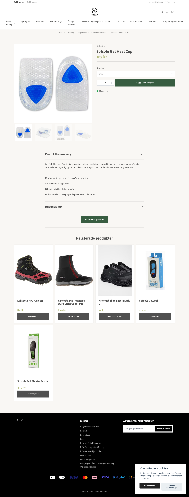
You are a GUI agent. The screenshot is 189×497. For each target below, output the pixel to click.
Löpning (70, 33)
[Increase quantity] (111, 82)
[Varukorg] (172, 12)
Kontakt (83, 431)
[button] (88, 84)
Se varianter (33, 316)
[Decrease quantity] (99, 82)
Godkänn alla (149, 486)
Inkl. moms (19, 2)
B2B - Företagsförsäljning (92, 447)
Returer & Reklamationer (92, 443)
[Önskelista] (167, 12)
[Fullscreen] (53, 83)
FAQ (82, 439)
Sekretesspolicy (87, 459)
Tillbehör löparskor (99, 33)
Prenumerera (163, 428)
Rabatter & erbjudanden (91, 451)
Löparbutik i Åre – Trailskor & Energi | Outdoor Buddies (97, 465)
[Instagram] (22, 420)
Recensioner (53, 206)
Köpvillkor (85, 435)
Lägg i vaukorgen (114, 316)
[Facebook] (17, 420)
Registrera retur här (89, 426)
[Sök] (161, 12)
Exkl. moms (32, 2)
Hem (61, 33)
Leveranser (85, 455)
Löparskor (82, 33)
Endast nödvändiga (171, 487)
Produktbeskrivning (58, 154)
